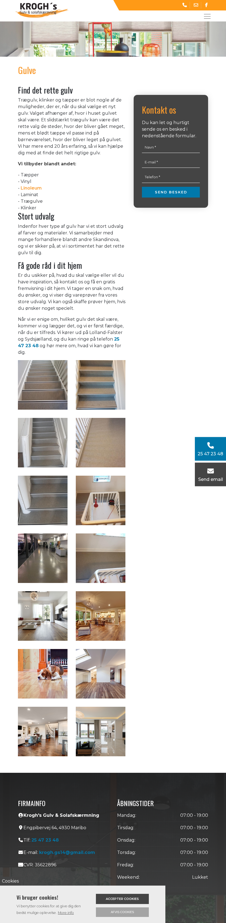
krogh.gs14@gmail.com (67, 852)
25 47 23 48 (45, 840)
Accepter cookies (122, 899)
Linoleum (31, 188)
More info (66, 913)
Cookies (10, 881)
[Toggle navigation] (206, 16)
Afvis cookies (122, 912)
